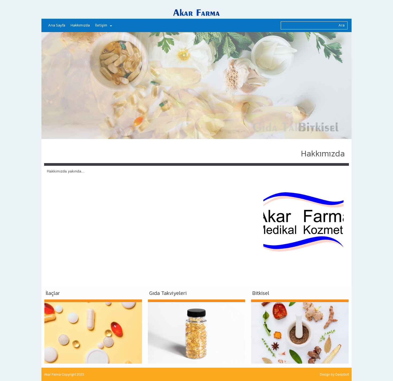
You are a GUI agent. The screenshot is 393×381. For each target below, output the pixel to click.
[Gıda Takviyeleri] (196, 331)
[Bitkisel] (300, 331)
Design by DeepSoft (334, 374)
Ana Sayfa (56, 25)
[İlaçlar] (93, 331)
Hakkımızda (80, 25)
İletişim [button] (101, 25)
